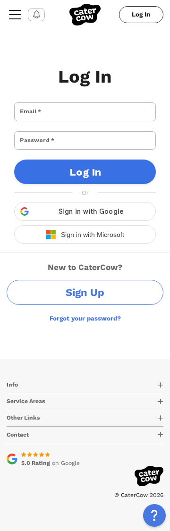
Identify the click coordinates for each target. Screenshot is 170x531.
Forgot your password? (85, 318)
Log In (141, 14)
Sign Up (85, 292)
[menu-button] (15, 14)
